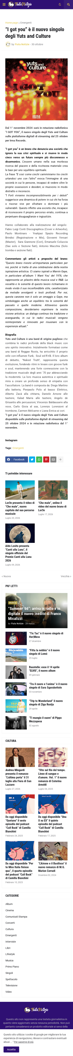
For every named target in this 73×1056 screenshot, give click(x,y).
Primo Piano (12, 966)
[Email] (53, 459)
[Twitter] (32, 459)
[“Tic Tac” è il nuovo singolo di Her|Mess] (16, 638)
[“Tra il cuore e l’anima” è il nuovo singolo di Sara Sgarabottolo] (16, 689)
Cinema (9, 910)
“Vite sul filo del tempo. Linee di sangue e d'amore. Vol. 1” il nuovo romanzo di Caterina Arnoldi (52, 777)
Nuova (7, 576)
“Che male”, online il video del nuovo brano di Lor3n (52, 506)
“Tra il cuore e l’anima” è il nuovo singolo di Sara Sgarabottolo (48, 685)
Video (8, 991)
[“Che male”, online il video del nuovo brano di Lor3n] (53, 490)
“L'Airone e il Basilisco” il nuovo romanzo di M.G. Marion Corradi (52, 867)
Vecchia (65, 576)
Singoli (9, 973)
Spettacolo (11, 979)
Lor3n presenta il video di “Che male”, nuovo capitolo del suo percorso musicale (20, 508)
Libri (7, 948)
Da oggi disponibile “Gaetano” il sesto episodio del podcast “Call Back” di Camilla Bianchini (18, 824)
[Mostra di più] (60, 459)
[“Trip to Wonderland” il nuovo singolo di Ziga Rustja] (16, 706)
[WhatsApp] (39, 459)
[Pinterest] (46, 459)
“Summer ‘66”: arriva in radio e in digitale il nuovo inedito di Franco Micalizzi (34, 613)
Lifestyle (10, 954)
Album (9, 904)
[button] (4, 5)
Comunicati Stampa (16, 916)
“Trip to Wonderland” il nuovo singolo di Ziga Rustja (46, 702)
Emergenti (26, 22)
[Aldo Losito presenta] (20, 533)
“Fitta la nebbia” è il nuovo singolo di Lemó (44, 652)
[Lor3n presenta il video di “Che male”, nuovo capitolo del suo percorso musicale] (20, 490)
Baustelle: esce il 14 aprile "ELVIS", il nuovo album (44, 669)
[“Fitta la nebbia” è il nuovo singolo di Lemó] (16, 655)
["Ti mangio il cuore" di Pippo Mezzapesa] (16, 723)
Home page (11, 22)
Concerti (10, 922)
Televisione (11, 985)
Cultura (9, 929)
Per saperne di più (23, 1042)
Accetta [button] (11, 1049)
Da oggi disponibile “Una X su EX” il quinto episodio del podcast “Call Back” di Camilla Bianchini (52, 824)
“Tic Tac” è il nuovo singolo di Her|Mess (46, 635)
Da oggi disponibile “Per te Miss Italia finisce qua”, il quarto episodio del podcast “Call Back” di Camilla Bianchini (19, 871)
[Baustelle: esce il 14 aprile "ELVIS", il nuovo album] (16, 672)
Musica (9, 960)
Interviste (10, 941)
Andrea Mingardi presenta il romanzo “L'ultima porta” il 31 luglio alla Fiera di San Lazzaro (18, 777)
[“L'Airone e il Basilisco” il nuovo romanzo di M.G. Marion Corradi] (53, 850)
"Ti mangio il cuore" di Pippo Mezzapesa (45, 719)
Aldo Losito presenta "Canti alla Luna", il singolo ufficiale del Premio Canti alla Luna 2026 (18, 553)
